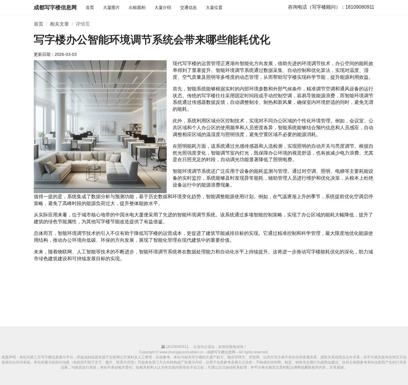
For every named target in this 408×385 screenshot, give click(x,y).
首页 (90, 7)
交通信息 (188, 7)
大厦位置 (214, 7)
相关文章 (59, 24)
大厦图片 (111, 7)
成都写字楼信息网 (55, 7)
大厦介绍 (162, 7)
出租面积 (137, 7)
